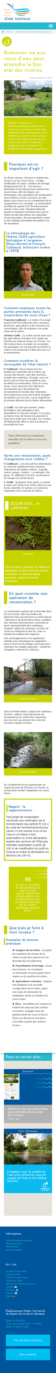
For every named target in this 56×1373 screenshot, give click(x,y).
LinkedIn (10, 1293)
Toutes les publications (17, 1277)
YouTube (10, 1287)
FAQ (18, 1274)
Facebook (11, 1290)
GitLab (9, 1296)
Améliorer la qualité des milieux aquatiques (33, 32)
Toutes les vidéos (14, 1280)
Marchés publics (14, 1243)
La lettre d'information (16, 1271)
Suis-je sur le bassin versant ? (21, 1284)
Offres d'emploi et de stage (19, 1240)
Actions (10, 32)
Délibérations (12, 1246)
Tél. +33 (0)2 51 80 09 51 (28, 1340)
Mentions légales (14, 1250)
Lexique (9, 1274)
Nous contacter (27, 1354)
